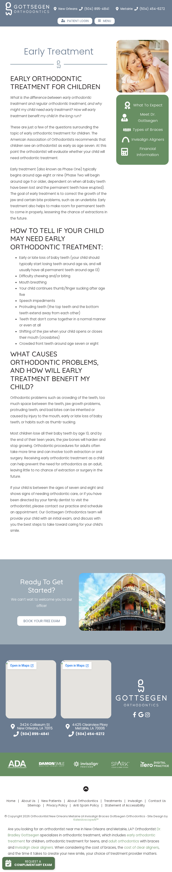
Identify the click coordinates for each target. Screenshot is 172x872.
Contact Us (157, 801)
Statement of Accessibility (125, 805)
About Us (28, 801)
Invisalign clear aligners (34, 847)
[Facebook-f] (134, 714)
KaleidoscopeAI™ (86, 819)
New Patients (51, 801)
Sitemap (34, 805)
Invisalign (135, 801)
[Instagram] (147, 714)
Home (10, 801)
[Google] (141, 714)
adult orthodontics (123, 841)
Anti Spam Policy (86, 805)
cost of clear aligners (141, 847)
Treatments (113, 801)
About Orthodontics (82, 801)
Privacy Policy (57, 805)
